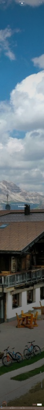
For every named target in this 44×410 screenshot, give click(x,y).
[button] (5, 408)
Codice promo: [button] (37, 409)
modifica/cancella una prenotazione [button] (41, 409)
